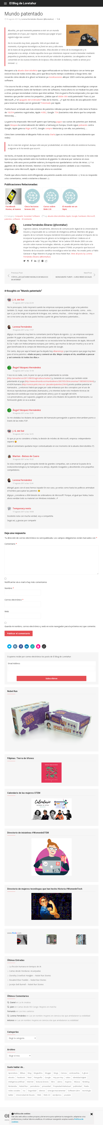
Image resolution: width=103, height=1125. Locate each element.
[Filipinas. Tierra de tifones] (51, 782)
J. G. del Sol (18, 299)
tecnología (86, 1090)
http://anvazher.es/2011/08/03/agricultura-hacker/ (29, 378)
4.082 (43, 112)
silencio (42, 1090)
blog (29, 1073)
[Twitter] (24, 260)
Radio (86, 1086)
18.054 (11, 112)
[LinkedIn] (35, 260)
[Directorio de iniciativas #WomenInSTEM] (51, 875)
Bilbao (22, 1073)
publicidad (77, 1086)
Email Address (14, 663)
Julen (12, 1007)
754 (56, 112)
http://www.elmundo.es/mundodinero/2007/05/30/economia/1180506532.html (59, 381)
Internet (30, 1082)
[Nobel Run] (51, 744)
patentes (8, 219)
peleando (83, 125)
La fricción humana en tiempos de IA (25, 966)
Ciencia (64, 1073)
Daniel (13, 1002)
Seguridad (32, 1090)
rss (24, 1090)
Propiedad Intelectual (62, 1086)
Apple (68, 216)
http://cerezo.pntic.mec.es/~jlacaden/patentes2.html (44, 384)
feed (29, 1077)
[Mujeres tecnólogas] (51, 919)
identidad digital (79, 1077)
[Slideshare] (39, 260)
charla (52, 134)
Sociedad (28, 216)
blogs (56, 1073)
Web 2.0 (47, 1095)
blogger (48, 1073)
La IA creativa (25, 1002)
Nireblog (85, 1082)
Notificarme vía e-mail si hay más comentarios (26, 582)
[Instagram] (28, 260)
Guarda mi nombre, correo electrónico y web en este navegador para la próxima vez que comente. (50, 626)
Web (7, 611)
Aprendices (13, 1073)
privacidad (46, 1086)
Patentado (46, 103)
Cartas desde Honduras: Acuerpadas (25, 971)
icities (68, 1077)
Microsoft (91, 216)
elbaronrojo (58, 351)
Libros (59, 1082)
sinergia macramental (56, 1090)
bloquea (14, 125)
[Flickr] (42, 260)
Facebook (21, 1077)
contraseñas (74, 1073)
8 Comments (27, 219)
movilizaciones (55, 77)
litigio (28, 128)
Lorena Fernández (22, 326)
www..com (14, 933)
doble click (63, 96)
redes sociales (14, 1090)
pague (59, 121)
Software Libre (74, 1090)
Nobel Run (23, 1086)
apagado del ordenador (30, 99)
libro (53, 1082)
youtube (67, 1095)
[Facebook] (32, 260)
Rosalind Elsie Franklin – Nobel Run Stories (27, 980)
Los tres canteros (26, 1011)
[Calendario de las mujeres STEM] (51, 819)
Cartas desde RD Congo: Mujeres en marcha (36, 1007)
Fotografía (38, 1077)
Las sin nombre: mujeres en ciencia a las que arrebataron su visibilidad (59, 1015)
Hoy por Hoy (58, 1077)
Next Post (74, 275)
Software (36, 216)
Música (77, 1082)
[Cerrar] (92, 1114)
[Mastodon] (46, 260)
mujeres (68, 1082)
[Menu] (6, 3)
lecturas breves (42, 1082)
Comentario (11, 543)
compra (48, 128)
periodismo (35, 1086)
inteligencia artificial (16, 1082)
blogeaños (38, 1073)
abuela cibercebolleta (27, 70)
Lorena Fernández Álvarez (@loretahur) (37, 19)
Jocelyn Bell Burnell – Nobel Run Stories (26, 984)
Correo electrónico (14, 599)
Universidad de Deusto (25, 1095)
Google (75, 216)
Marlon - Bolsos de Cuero (26, 456)
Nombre (9, 588)
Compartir (19, 216)
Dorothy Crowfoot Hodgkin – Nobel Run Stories (30, 975)
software (16, 219)
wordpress (57, 1095)
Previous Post (29, 276)
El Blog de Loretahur (22, 3)
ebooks (11, 1077)
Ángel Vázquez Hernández (27, 367)
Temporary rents (22, 508)
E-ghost (85, 1073)
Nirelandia (12, 1086)
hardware (82, 216)
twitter (10, 1095)
